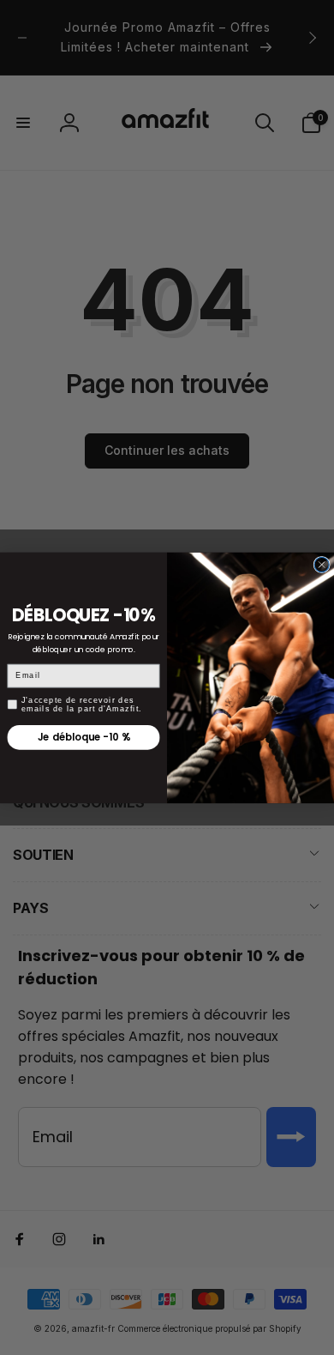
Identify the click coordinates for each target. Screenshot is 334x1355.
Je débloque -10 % (84, 737)
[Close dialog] (321, 564)
